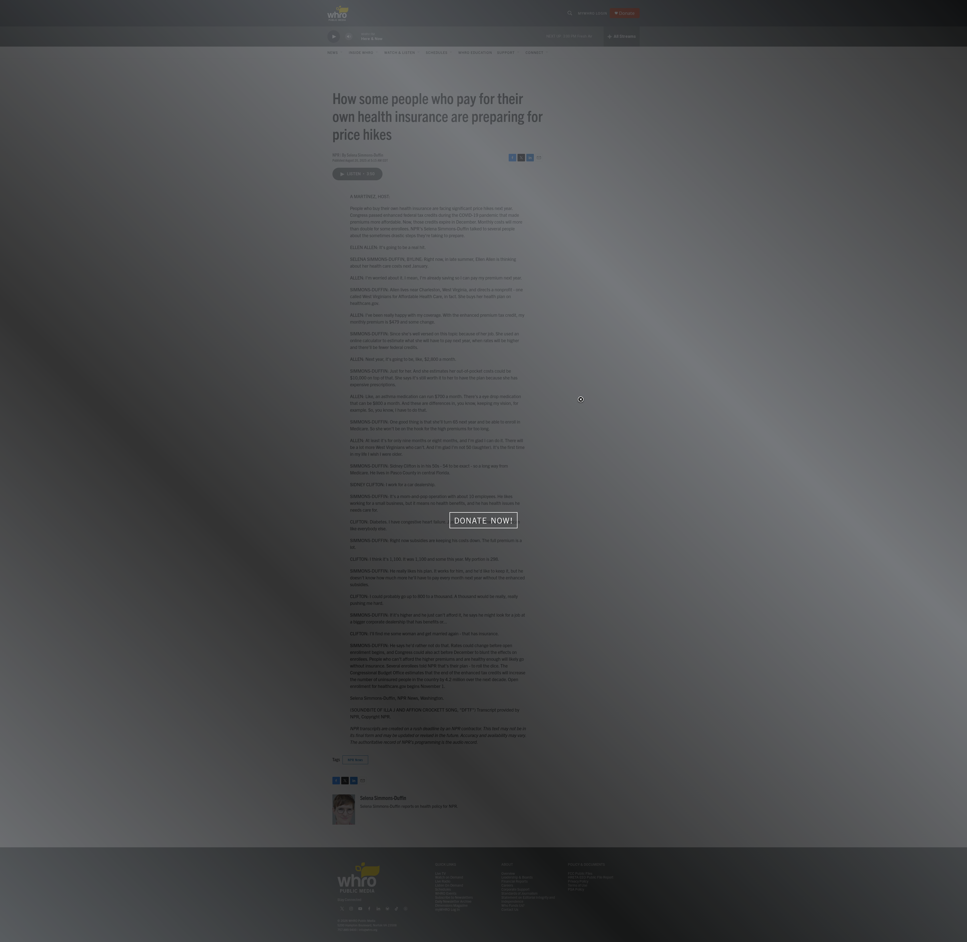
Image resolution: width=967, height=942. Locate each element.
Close (580, 400)
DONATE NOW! (483, 520)
